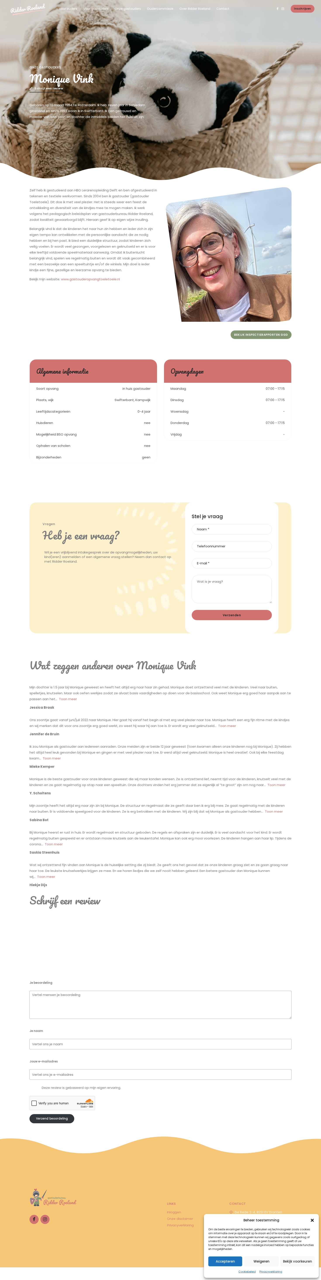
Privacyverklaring (270, 1271)
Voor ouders (68, 9)
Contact (222, 9)
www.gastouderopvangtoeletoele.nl (91, 279)
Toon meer (68, 699)
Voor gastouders (96, 9)
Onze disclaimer (180, 1218)
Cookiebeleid (247, 1271)
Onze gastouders (128, 9)
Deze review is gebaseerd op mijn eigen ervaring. (81, 1087)
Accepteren (225, 1261)
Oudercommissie (160, 9)
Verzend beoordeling (52, 1119)
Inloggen (174, 1212)
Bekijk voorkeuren (297, 1261)
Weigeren (261, 1261)
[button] (312, 1220)
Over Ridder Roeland (194, 9)
